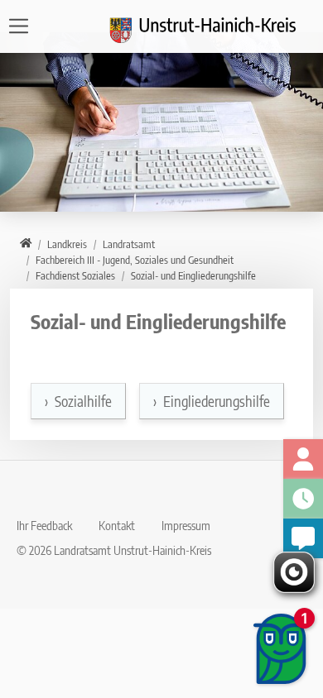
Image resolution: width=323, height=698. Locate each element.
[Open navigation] (24, 26)
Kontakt (117, 525)
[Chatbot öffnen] (281, 649)
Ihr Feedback (44, 525)
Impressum (186, 525)
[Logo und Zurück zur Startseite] (212, 26)
